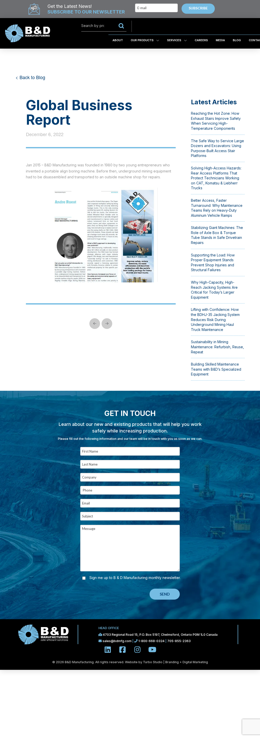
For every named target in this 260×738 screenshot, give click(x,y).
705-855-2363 (179, 641)
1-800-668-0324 (151, 641)
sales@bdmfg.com (117, 641)
